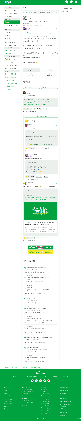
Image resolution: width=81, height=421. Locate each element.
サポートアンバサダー (45, 12)
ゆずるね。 (26, 398)
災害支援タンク (27, 393)
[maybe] (24, 92)
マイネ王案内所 (46, 410)
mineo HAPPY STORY (66, 401)
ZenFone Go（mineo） (45, 21)
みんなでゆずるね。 (27, 400)
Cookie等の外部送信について (56, 376)
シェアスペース (27, 396)
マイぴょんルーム (65, 412)
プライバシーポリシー (43, 376)
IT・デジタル (7, 395)
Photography (64, 393)
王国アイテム (63, 408)
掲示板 (6, 393)
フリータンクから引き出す (29, 391)
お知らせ (63, 415)
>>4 (27, 162)
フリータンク (27, 387)
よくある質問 (34, 12)
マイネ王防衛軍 (64, 390)
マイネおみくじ (64, 406)
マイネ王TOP (8, 387)
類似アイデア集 (8, 401)
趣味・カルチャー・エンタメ (10, 396)
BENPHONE (29, 182)
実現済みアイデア (8, 403)
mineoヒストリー (65, 396)
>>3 (27, 132)
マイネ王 (44, 391)
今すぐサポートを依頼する (47, 401)
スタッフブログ (8, 406)
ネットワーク (45, 389)
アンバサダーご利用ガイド (47, 405)
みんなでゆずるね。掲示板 (29, 402)
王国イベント (63, 410)
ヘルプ (23, 376)
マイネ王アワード (65, 398)
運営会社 (66, 376)
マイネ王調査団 (46, 408)
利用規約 (35, 376)
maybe (27, 92)
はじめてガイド (17, 376)
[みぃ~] (24, 29)
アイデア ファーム (9, 399)
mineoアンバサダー (46, 396)
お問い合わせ (29, 376)
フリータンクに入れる (28, 389)
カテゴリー (57, 12)
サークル (7, 409)
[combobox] (31, 87)
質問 (26, 12)
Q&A (26, 7)
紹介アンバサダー (46, 397)
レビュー (26, 405)
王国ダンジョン (64, 387)
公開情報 (44, 387)
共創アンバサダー (46, 403)
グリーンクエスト (46, 413)
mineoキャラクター (46, 393)
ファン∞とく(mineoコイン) (67, 404)
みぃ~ (27, 28)
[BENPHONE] (24, 183)
